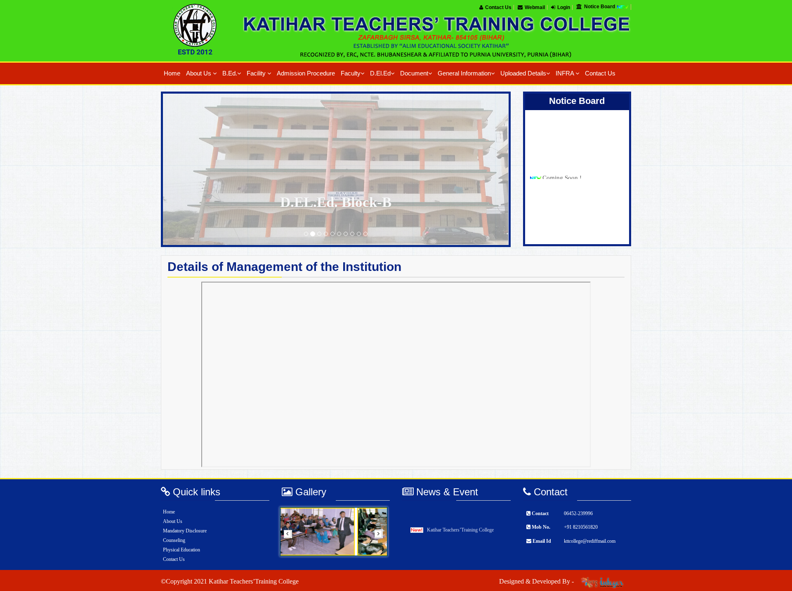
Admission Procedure (306, 73)
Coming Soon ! (562, 162)
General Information (464, 73)
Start (379, 562)
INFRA (565, 73)
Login (563, 7)
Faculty (351, 73)
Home (172, 73)
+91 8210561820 (581, 527)
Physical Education (181, 550)
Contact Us (498, 7)
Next (381, 536)
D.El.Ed (380, 73)
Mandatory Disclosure (185, 531)
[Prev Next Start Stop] (336, 531)
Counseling (174, 540)
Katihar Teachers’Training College (460, 524)
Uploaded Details (523, 73)
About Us (199, 73)
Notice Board (600, 6)
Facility (257, 73)
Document (414, 73)
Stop (378, 566)
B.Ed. (229, 73)
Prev (290, 536)
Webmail (535, 7)
